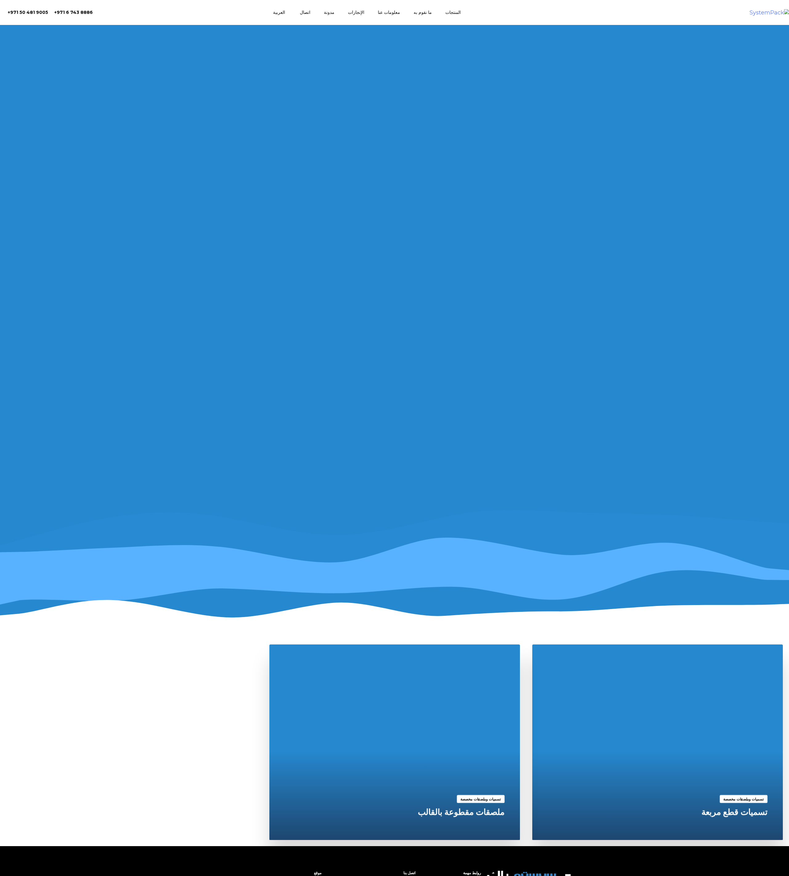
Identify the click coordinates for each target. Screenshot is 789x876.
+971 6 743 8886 (73, 12)
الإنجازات (356, 12)
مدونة (329, 12)
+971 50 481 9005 (28, 12)
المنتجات (453, 12)
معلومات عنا (389, 12)
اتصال (305, 12)
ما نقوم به (423, 12)
